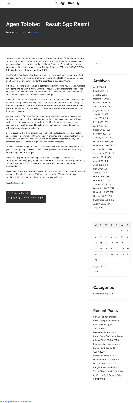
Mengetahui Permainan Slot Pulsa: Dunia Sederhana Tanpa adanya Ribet (108, 336)
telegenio (36, 32)
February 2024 (100, 180)
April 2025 (98, 126)
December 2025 (101, 98)
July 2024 (98, 161)
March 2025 (99, 130)
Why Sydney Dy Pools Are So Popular (26, 199)
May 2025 (98, 122)
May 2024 (98, 168)
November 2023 (101, 192)
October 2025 (100, 102)
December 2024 (101, 141)
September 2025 (101, 106)
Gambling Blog (19, 183)
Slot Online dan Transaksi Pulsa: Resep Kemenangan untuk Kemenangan (106, 320)
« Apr (96, 271)
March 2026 (99, 91)
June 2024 (98, 165)
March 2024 (99, 176)
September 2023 (101, 200)
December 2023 (101, 188)
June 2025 (98, 118)
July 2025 (98, 114)
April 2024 (98, 172)
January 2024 (100, 184)
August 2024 (99, 157)
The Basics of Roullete (18, 193)
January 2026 (100, 95)
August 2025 (99, 110)
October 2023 (100, 196)
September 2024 (101, 153)
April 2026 (98, 87)
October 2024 (100, 149)
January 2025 (100, 137)
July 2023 (98, 207)
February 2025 (100, 133)
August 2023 (99, 203)
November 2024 (101, 145)
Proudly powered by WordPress (15, 401)
